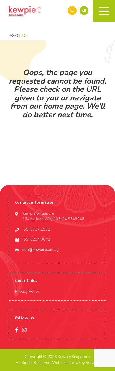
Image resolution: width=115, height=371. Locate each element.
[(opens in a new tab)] (84, 10)
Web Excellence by (73, 362)
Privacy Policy (27, 291)
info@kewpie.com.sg (40, 249)
